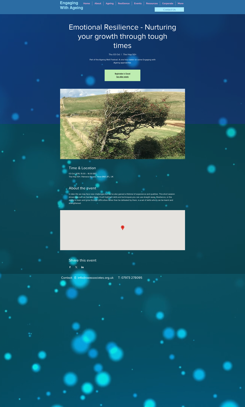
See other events (122, 77)
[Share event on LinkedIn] (82, 267)
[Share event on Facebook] (70, 267)
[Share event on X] (76, 267)
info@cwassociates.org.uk (96, 277)
